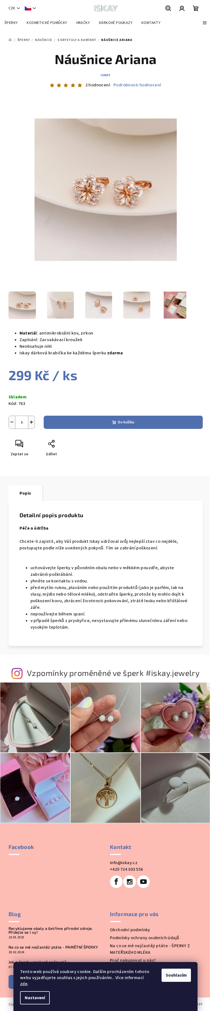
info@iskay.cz (123, 863)
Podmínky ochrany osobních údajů (144, 938)
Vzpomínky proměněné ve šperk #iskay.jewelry (113, 673)
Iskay (105, 75)
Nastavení (35, 998)
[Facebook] (116, 881)
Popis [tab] (25, 493)
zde (23, 984)
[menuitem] (11, 23)
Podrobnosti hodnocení (137, 85)
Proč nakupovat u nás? (133, 960)
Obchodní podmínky (130, 930)
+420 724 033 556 (126, 869)
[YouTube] (143, 881)
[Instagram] (129, 881)
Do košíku (126, 422)
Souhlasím (176, 975)
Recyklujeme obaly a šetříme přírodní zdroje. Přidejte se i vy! (51, 930)
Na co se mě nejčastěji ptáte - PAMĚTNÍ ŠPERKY (53, 947)
